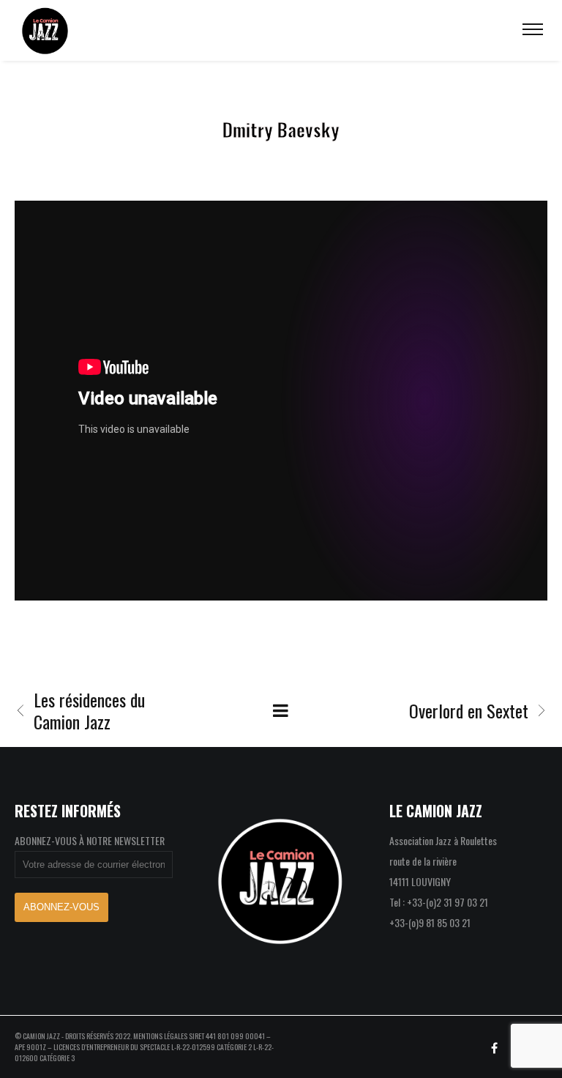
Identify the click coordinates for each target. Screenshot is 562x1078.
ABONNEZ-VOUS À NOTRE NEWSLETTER (90, 840)
